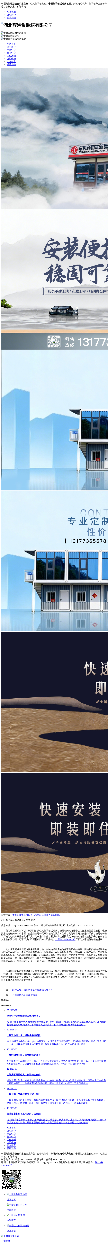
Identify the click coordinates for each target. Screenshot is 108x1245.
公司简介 (11, 14)
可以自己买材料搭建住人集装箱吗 (43, 915)
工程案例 (11, 55)
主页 (14, 915)
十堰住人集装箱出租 (65, 939)
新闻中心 (11, 53)
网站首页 (11, 44)
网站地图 (11, 12)
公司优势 (11, 58)
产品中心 (11, 50)
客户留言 (11, 61)
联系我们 (11, 17)
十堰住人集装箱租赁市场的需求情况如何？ (31, 990)
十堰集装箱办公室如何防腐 (23, 995)
